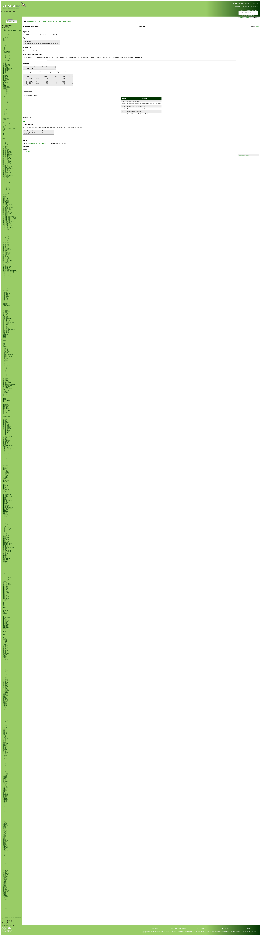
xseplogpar (5, 738)
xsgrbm (4, 754)
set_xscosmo (6, 569)
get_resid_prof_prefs (7, 260)
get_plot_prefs (6, 238)
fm (3, 137)
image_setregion (6, 328)
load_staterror (6, 380)
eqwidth (4, 125)
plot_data (5, 438)
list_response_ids (6, 359)
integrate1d (5, 334)
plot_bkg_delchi (6, 425)
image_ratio (5, 326)
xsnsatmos (5, 787)
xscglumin (5, 709)
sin (3, 601)
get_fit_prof (5, 199)
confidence (5, 82)
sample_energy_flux (7, 494)
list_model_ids (6, 355)
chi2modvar (5, 78)
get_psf (4, 247)
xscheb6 (5, 710)
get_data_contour (7, 180)
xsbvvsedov (5, 692)
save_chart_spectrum (7, 500)
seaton (4, 523)
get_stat (4, 283)
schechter (5, 521)
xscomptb (5, 717)
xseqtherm (5, 740)
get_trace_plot (6, 285)
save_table (5, 517)
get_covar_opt (6, 176)
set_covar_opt (6, 535)
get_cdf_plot (5, 165)
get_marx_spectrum (7, 212)
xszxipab (5, 911)
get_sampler (5, 268)
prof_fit (4, 474)
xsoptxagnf (5, 795)
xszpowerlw (5, 903)
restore (4, 491)
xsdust (4, 735)
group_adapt (5, 294)
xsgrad (4, 751)
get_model (5, 230)
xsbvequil (5, 674)
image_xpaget (6, 331)
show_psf (5, 595)
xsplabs (4, 804)
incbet (4, 333)
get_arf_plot (5, 146)
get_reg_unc (5, 256)
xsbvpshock (5, 680)
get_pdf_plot (5, 235)
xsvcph (4, 851)
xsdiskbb (5, 727)
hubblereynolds (6, 305)
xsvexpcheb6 (6, 853)
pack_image (5, 419)
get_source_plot (6, 275)
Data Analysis (254, 3)
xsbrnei (4, 665)
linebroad (5, 346)
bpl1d (4, 50)
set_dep (4, 538)
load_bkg (5, 368)
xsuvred (4, 842)
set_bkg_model (6, 529)
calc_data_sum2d (7, 58)
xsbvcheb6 (5, 670)
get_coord (5, 173)
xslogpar (5, 775)
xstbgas (4, 836)
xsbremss (5, 664)
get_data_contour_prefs (8, 179)
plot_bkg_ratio (6, 431)
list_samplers (5, 360)
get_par (4, 234)
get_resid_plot (6, 259)
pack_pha (5, 420)
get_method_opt (6, 214)
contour (4, 95)
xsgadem (5, 748)
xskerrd (4, 768)
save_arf (4, 498)
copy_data (5, 96)
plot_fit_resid (5, 443)
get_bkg (4, 164)
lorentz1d (5, 394)
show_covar (5, 587)
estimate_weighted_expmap (9, 128)
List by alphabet (5, 26)
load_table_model (7, 382)
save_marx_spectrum (7, 508)
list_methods (5, 352)
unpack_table (6, 627)
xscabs (4, 702)
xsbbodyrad (5, 645)
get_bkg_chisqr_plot (7, 151)
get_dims (5, 191)
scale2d (4, 520)
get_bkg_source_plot (7, 161)
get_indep (5, 203)
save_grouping (6, 505)
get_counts (5, 174)
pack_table (5, 421)
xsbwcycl (5, 696)
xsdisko (4, 731)
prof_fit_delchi (6, 472)
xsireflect (5, 760)
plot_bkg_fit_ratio (6, 427)
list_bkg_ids (5, 348)
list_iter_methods (6, 351)
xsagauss (5, 640)
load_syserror (6, 381)
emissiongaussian (7, 123)
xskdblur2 (5, 763)
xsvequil (4, 852)
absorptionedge (6, 34)
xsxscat (4, 885)
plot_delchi (5, 439)
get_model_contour (7, 222)
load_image (5, 373)
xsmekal (4, 779)
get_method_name (7, 213)
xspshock (5, 808)
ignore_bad (5, 313)
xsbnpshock (5, 662)
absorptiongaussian (7, 35)
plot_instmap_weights (8, 445)
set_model (5, 548)
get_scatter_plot (6, 269)
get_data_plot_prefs (7, 182)
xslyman (4, 778)
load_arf (4, 363)
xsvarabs (5, 844)
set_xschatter (6, 568)
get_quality (5, 250)
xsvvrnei (4, 875)
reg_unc (4, 487)
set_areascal (5, 525)
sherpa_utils (5, 580)
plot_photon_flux (6, 453)
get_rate (4, 251)
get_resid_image (6, 258)
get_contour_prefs (7, 172)
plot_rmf (4, 457)
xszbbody (5, 889)
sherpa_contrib (6, 576)
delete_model (6, 112)
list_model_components (8, 354)
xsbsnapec (5, 667)
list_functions (5, 350)
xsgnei (4, 750)
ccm (3, 74)
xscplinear (5, 724)
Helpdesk (248, 928)
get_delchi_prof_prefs (8, 188)
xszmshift (5, 900)
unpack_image (6, 624)
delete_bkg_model (7, 109)
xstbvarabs (5, 840)
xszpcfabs (5, 901)
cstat (4, 103)
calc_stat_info (6, 71)
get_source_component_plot (9, 272)
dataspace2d (6, 108)
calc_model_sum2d (7, 64)
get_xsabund (5, 287)
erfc (3, 126)
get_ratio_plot (6, 254)
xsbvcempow (6, 669)
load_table (5, 383)
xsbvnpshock (6, 679)
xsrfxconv (5, 816)
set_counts (5, 534)
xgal (3, 637)
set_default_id (6, 537)
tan (3, 611)
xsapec (4, 643)
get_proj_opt (5, 241)
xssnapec (5, 824)
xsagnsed (5, 641)
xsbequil (4, 652)
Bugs (64, 21)
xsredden (5, 812)
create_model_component (8, 100)
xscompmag (5, 715)
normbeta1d (5, 406)
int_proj (4, 336)
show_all (5, 582)
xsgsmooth (5, 755)
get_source (5, 278)
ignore (4, 315)
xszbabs (4, 888)
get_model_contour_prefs (8, 221)
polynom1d (5, 465)
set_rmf (4, 556)
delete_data (5, 110)
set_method (5, 546)
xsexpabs (5, 742)
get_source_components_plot (9, 270)
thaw (4, 612)
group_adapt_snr (6, 293)
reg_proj (4, 486)
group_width (5, 298)
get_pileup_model (7, 237)
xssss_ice (5, 830)
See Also (69, 21)
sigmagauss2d (6, 599)
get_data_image (6, 181)
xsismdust (5, 761)
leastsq (4, 343)
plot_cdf (4, 435)
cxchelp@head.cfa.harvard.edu (222, 931)
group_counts (6, 296)
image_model (6, 323)
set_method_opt (6, 545)
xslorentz (5, 776)
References (51, 21)
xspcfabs (5, 798)
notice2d (5, 411)
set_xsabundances (7, 566)
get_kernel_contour (7, 209)
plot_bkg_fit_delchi (7, 426)
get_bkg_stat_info (7, 163)
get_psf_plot (5, 246)
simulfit (4, 600)
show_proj (5, 594)
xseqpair (4, 739)
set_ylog (4, 572)
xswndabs (5, 882)
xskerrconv (5, 766)
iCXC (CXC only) (225, 928)
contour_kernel (6, 89)
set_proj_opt (5, 553)
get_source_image (7, 274)
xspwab (4, 809)
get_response (6, 262)
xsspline (4, 826)
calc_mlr (4, 63)
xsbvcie (4, 671)
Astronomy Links (201, 928)
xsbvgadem (5, 676)
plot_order (5, 451)
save (4, 518)
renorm (4, 488)
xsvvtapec (5, 877)
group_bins (5, 295)
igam (4, 309)
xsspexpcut (5, 825)
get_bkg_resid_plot (7, 158)
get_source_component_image (10, 271)
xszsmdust (5, 905)
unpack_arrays (6, 620)
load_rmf (5, 379)
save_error (5, 503)
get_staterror (5, 280)
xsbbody (5, 646)
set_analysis (5, 524)
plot (3, 463)
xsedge (4, 736)
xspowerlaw (5, 807)
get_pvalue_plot (6, 248)
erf (3, 127)
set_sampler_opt (6, 558)
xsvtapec (5, 867)
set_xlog (4, 565)
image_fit (5, 319)
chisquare (5, 80)
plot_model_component (8, 449)
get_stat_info (5, 281)
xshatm (4, 756)
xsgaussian (5, 749)
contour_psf (5, 91)
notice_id (5, 412)
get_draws (5, 192)
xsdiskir (4, 728)
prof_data (5, 470)
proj (3, 479)
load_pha (5, 376)
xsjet (4, 763)
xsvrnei (4, 865)
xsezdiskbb (5, 746)
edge (4, 122)
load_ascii (5, 366)
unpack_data (5, 623)
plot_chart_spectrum (7, 436)
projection (5, 478)
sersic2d (4, 523)
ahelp (247, 17)
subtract (4, 607)
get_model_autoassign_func (9, 216)
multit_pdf (5, 401)
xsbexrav (5, 654)
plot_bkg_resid (6, 432)
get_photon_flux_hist (7, 236)
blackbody (5, 47)
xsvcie (4, 849)
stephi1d (4, 605)
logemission (5, 391)
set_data (4, 536)
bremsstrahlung (6, 51)
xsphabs (5, 803)
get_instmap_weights (7, 204)
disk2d (4, 119)
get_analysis (5, 144)
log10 (4, 389)
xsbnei (4, 661)
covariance (5, 98)
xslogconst (5, 774)
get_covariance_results (8, 175)
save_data (5, 501)
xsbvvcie (5, 685)
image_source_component (9, 329)
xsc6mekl (5, 698)
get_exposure (6, 195)
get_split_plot (6, 280)
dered (4, 117)
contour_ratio (6, 92)
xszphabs (5, 902)
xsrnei (4, 818)
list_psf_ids (5, 358)
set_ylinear (5, 571)
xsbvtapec (5, 683)
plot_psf (4, 454)
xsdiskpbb (5, 732)
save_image (5, 506)
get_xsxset (5, 291)
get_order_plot (6, 233)
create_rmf (5, 101)
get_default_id (6, 186)
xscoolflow (5, 721)
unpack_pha (5, 625)
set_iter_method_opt (7, 543)
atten (4, 40)
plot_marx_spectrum (7, 447)
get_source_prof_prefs (8, 276)
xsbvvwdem (5, 694)
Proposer (241, 3)
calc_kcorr (5, 62)
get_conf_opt (6, 169)
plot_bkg (5, 434)
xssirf (4, 821)
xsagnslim (5, 642)
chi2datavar (5, 76)
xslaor (4, 772)
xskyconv (5, 769)
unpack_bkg (5, 622)
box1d (4, 48)
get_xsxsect (5, 290)
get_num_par (6, 232)
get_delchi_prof (6, 189)
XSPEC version (58, 21)
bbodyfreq (5, 43)
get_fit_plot (5, 198)
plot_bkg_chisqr (6, 424)
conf (4, 83)
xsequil (4, 741)
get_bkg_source (6, 162)
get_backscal (6, 149)
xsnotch (4, 784)
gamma (4, 141)
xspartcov (5, 797)
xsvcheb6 (5, 848)
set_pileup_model (7, 550)
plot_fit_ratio (5, 442)
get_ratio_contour (7, 252)
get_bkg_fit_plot (6, 153)
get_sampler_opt (6, 267)
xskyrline (5, 770)
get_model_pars (6, 224)
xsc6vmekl (5, 701)
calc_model (5, 66)
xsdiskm (4, 730)
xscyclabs (5, 726)
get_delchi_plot (6, 187)
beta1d (4, 45)
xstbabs (4, 834)
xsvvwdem (5, 878)
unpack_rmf (5, 626)
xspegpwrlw (5, 799)
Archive (247, 3)
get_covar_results (7, 177)
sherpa (4, 581)
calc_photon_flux (6, 67)
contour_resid (6, 93)
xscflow (4, 707)
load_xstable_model (7, 388)
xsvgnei (4, 855)
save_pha (5, 510)
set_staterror (5, 561)
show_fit (4, 590)
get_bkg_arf (5, 150)
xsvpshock (5, 863)
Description (31, 21)
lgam (4, 345)
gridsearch (5, 292)
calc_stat (5, 72)
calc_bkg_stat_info (7, 55)
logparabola (5, 392)
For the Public (254, 6)
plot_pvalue (5, 455)
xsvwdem (5, 879)
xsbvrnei (4, 681)
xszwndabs (5, 910)
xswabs (4, 880)
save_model (5, 509)
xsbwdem (5, 697)
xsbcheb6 (5, 648)
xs (3, 913)
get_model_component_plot (9, 219)
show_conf (5, 586)
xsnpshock (5, 785)
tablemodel (5, 610)
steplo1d (4, 606)
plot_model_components (8, 448)
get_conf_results (6, 170)
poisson (4, 464)
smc (3, 602)
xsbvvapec (5, 684)
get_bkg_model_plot (7, 154)
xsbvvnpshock (6, 689)
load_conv (5, 369)
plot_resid (5, 456)
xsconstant (5, 720)
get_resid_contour (7, 257)
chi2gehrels (5, 77)
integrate (5, 335)
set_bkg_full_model (7, 528)
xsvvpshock (5, 874)
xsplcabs (5, 805)
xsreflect (4, 814)
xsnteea (4, 792)
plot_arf (4, 423)
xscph (4, 723)
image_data (5, 317)
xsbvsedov (5, 682)
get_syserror (5, 284)
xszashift (5, 887)
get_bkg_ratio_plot (7, 157)
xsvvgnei (5, 871)
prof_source (5, 477)
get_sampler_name (7, 266)
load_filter (5, 371)
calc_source (5, 70)
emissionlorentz (6, 124)
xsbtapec (5, 667)
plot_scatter (5, 458)
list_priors (5, 357)
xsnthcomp (5, 793)
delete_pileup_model (7, 113)
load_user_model (6, 386)
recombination (6, 485)
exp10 (4, 129)
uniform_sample (6, 617)
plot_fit (4, 444)
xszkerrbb (5, 898)
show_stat (5, 597)
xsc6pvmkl (5, 700)
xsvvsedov (5, 876)
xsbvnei (4, 678)
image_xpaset (6, 332)
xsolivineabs (5, 794)
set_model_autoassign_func (9, 547)
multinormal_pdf (6, 400)
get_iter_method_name (8, 207)
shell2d (4, 573)
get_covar (5, 178)
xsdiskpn (5, 733)
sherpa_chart (6, 575)
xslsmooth (5, 777)
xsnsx (4, 791)
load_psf (5, 377)
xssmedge (5, 823)
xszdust (4, 893)
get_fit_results (6, 200)
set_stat (4, 562)
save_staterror (6, 515)
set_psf (4, 554)
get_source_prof (6, 277)
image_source (6, 330)
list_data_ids (5, 349)
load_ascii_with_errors (8, 365)
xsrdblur (28, 151)
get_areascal (5, 145)
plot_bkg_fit (5, 429)
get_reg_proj (5, 255)
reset (4, 490)
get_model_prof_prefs (8, 227)
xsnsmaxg (5, 789)
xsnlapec (5, 783)
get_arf (4, 147)
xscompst (5, 716)
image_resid (5, 327)
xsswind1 (5, 832)
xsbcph (4, 651)
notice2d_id (5, 409)
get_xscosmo (6, 289)
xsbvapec (5, 668)
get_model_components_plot (9, 217)
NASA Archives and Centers (178, 928)
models (257, 26)
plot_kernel (5, 446)
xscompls (5, 713)
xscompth (5, 718)
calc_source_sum (6, 69)
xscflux (4, 708)
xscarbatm (5, 703)
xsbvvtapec (5, 693)
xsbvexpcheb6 (6, 675)
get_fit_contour (6, 197)
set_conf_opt (5, 532)
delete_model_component (8, 111)
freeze (4, 138)
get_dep (4, 190)
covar (4, 98)
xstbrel (4, 839)
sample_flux (5, 495)
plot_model (5, 450)
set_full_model (6, 541)
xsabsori (4, 638)
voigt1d (4, 631)
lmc (3, 362)
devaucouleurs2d (6, 118)
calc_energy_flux (6, 60)
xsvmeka (5, 857)
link (3, 347)
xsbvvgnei (5, 687)
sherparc (5, 574)
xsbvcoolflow (6, 672)
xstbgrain (5, 837)
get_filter (4, 196)
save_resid (5, 512)
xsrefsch (5, 815)
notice (4, 413)
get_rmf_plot (5, 263)
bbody (4, 44)
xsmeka (4, 780)
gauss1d (4, 142)
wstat (4, 634)
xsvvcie (4, 869)
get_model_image (7, 223)
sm (3, 603)
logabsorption (6, 390)
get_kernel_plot (6, 211)
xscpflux (4, 722)
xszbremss (5, 891)
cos (3, 96)
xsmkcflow (5, 781)
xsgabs (4, 747)
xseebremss (5, 737)
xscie (4, 711)
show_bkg (5, 585)
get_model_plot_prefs (8, 225)
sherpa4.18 (241, 17)
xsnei (4, 782)
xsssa (4, 829)
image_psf (5, 325)
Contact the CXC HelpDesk (248, 15)
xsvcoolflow (5, 850)
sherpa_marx (6, 578)
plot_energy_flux (6, 440)
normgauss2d (6, 408)
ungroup (4, 616)
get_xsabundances (7, 286)
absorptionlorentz (7, 36)
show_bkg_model (7, 583)
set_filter (4, 540)
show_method (6, 592)
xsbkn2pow (5, 658)
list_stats (5, 361)
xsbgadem (5, 656)
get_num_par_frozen (7, 231)
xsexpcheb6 (5, 743)
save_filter (5, 504)
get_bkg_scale (6, 160)
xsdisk (4, 734)
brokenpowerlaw (6, 52)
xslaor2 (4, 771)
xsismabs (5, 761)
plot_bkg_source (6, 433)
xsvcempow (5, 847)
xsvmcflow (5, 856)
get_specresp (6, 279)
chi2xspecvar (6, 79)
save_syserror (6, 516)
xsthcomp (5, 841)
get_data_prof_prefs (7, 184)
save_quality (5, 511)
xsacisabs (5, 639)
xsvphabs (5, 862)
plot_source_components (8, 459)
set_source (5, 560)
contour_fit (5, 88)
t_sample (5, 613)
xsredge (4, 813)
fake (3, 134)
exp (3, 130)
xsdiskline (5, 729)
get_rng (4, 265)
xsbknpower (5, 659)
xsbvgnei (5, 677)
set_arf (4, 526)
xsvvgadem (5, 870)
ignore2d (5, 312)
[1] (24, 121)
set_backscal (5, 527)
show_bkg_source (7, 584)
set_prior (5, 552)
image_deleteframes (7, 318)
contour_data (6, 86)
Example (37, 21)
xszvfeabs (5, 907)
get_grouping (6, 202)
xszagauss (5, 886)
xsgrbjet (4, 753)
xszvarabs (5, 907)
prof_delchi (5, 471)
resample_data (6, 489)
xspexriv (4, 802)
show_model (5, 593)
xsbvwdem (5, 695)
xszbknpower (6, 890)
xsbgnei (4, 657)
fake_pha (5, 133)
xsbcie (4, 649)
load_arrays (5, 364)
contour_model (6, 90)
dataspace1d (5, 106)
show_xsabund (6, 598)
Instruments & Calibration (242, 6)
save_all (4, 497)
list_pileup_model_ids (7, 356)
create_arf (5, 99)
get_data (5, 185)
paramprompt (6, 422)
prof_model (5, 475)
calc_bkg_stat (6, 56)
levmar (4, 344)
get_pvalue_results (7, 249)
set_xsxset (5, 571)
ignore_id (5, 314)
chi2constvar (5, 75)
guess (4, 300)
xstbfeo (4, 835)
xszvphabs (5, 908)
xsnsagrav (5, 786)
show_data (5, 588)
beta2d (4, 46)
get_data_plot (6, 183)
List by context (5, 27)
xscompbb (5, 713)
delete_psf (5, 114)
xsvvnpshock (6, 873)
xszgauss (5, 895)
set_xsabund (5, 567)
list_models (5, 353)
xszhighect (5, 896)
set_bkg (4, 531)
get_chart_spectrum (7, 166)
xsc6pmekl (5, 699)
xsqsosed (5, 809)
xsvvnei (4, 872)
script (4, 521)
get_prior (5, 239)
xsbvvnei (5, 688)
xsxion (4, 884)
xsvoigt (4, 861)
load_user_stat (6, 387)
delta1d (4, 115)
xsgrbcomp (5, 752)
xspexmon (5, 800)
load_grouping (6, 372)
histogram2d (5, 304)
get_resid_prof (6, 261)
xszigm (4, 897)
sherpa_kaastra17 (7, 577)
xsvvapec (5, 868)
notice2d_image (6, 410)
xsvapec (4, 843)
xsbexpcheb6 (6, 653)
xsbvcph (5, 673)
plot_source (5, 461)
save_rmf (5, 513)
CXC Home (235, 3)
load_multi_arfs (6, 374)
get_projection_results (8, 240)
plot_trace (5, 462)
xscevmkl (5, 706)
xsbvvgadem (5, 686)
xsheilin (4, 757)
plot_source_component (8, 460)
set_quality (5, 555)
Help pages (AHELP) (6, 25)
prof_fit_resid (6, 473)
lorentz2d (5, 395)
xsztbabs (5, 905)
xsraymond (5, 811)
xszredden (5, 904)
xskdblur (4, 764)
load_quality (5, 378)
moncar (4, 399)
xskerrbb (5, 765)
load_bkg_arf (5, 366)
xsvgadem (5, 854)
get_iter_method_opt (7, 208)
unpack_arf (5, 619)
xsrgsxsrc (5, 817)
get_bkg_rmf (5, 159)
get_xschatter (6, 288)
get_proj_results (6, 242)
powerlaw (5, 468)
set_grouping (5, 542)
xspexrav (5, 801)
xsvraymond (5, 864)
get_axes (5, 148)
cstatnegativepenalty (7, 102)
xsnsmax (5, 790)
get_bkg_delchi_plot (7, 152)
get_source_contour (7, 273)
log (3, 393)
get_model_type (6, 229)
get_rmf (4, 264)
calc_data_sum (6, 59)
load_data (5, 370)
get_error (5, 194)
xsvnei (4, 859)
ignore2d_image (6, 311)
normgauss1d (6, 407)
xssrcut (4, 827)
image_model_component (8, 322)
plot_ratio (5, 455)
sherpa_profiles (6, 579)
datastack (5, 108)
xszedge (4, 894)
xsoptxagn (5, 796)
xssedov (4, 819)
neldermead (5, 404)
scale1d (4, 519)
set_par (4, 549)
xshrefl (4, 759)
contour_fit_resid (6, 87)
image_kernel (5, 321)
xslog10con (5, 773)
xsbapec (4, 644)
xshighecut (5, 758)
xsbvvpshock (6, 690)
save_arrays (5, 499)
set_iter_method (6, 544)
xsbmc (4, 660)
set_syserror (5, 563)
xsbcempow (5, 647)
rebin (4, 484)
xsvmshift (5, 859)
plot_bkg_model (6, 430)
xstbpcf (4, 838)
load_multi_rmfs (6, 375)
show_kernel (5, 591)
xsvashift (5, 845)
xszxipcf (4, 912)
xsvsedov (5, 866)
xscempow (5, 705)
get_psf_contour (6, 244)
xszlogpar (5, 899)
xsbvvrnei (5, 691)
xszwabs (5, 909)
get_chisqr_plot (6, 167)
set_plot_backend (7, 551)
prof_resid (5, 476)
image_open (5, 324)
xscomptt (5, 719)
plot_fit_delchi (6, 441)
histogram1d (5, 303)
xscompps (5, 715)
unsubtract (5, 628)
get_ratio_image (6, 253)
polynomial (5, 467)
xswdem (4, 881)
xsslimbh (5, 822)
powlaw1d (5, 469)
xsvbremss (5, 846)
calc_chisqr (5, 57)
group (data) (5, 299)
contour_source (6, 94)
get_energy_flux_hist (7, 193)
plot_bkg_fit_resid (7, 428)
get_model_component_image (9, 218)
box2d (4, 49)
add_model (5, 38)
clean (4, 81)
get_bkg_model (6, 155)
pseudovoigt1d (6, 480)
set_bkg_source (6, 530)
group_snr (5, 297)
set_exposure (6, 539)
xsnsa (4, 788)
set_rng (4, 557)
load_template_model (7, 385)
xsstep (4, 831)
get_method (5, 215)
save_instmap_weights (8, 507)
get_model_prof (6, 228)
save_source (5, 514)
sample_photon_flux (7, 496)
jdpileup (4, 340)
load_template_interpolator (9, 384)
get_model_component (8, 220)
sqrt (3, 604)
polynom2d (5, 466)
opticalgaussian (6, 416)
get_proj (4, 243)
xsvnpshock (5, 860)
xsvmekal (5, 857)
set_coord (5, 533)
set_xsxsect (5, 569)
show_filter (5, 589)
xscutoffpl (5, 725)
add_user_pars (6, 39)
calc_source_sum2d (7, 68)
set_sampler (5, 559)
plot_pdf (4, 452)
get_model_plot (6, 226)
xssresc (4, 828)
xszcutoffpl (5, 892)
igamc (4, 308)
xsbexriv (4, 655)
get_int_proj (5, 205)
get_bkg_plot (6, 156)
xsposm (4, 806)
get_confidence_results (8, 168)
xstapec (4, 833)
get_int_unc (5, 206)
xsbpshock (5, 663)
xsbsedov (5, 666)
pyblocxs (5, 481)
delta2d (4, 116)
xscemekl (5, 704)
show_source (6, 596)
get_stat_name (6, 282)
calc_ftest (5, 61)
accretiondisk (6, 37)
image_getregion (6, 320)
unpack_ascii (5, 621)
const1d (4, 84)
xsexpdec (5, 744)
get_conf (5, 171)
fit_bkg (4, 135)
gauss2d (5, 143)
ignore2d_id (5, 310)
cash (4, 73)
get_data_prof (6, 184)
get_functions (6, 201)
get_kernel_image (6, 210)
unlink (4, 618)
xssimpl (4, 820)
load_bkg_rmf (6, 367)
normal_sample (6, 405)
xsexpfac (5, 745)
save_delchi (5, 502)
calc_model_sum (6, 65)
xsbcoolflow (5, 650)
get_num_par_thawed (8, 232)
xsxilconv (5, 883)
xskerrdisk (5, 767)
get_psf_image (6, 245)
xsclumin (5, 712)
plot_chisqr (5, 437)
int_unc (4, 337)
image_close (5, 316)
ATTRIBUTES (44, 21)
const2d (4, 85)
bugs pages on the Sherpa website (36, 143)
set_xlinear (5, 564)
